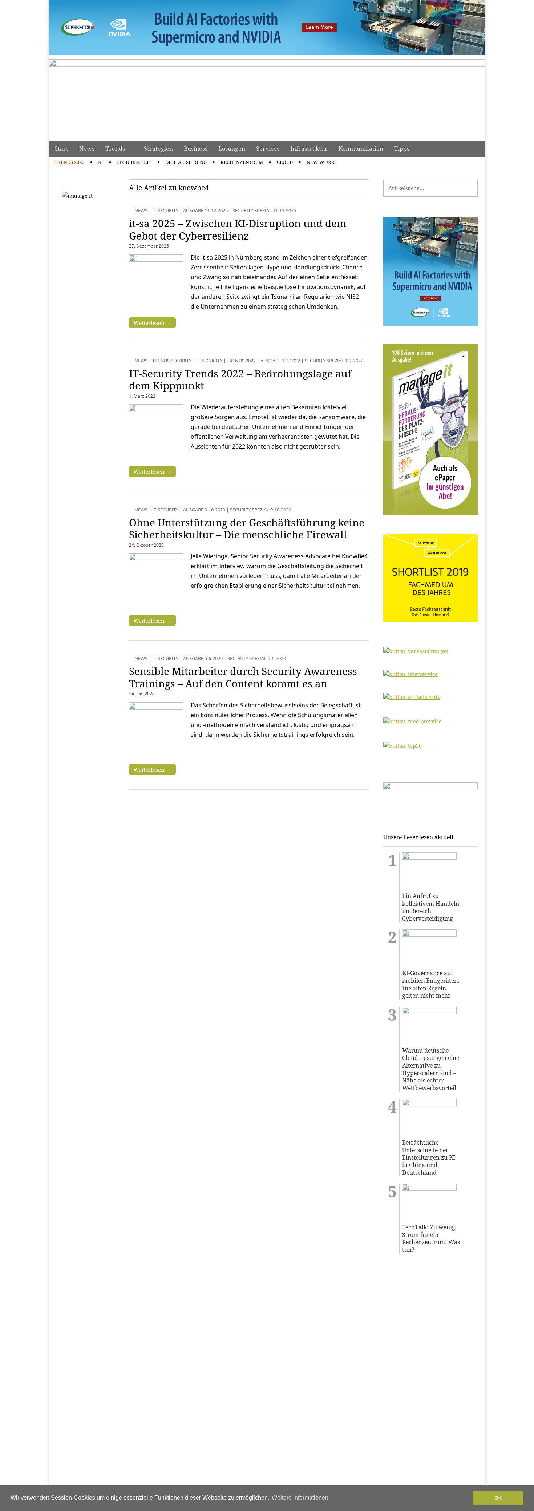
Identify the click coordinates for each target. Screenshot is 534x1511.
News (86, 149)
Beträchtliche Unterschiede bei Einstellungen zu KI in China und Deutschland (428, 1157)
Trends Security (171, 360)
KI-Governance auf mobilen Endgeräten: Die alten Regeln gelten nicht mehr (431, 984)
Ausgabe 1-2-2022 (280, 360)
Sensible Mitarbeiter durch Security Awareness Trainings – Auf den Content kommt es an (243, 677)
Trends (115, 149)
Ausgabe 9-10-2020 (204, 509)
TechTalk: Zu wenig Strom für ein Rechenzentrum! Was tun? (431, 1238)
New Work (321, 162)
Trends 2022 (241, 360)
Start (61, 149)
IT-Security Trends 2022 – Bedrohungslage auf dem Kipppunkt (240, 379)
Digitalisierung (186, 162)
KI (100, 162)
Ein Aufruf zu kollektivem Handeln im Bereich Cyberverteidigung (430, 907)
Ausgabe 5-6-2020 (203, 658)
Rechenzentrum (242, 162)
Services (267, 149)
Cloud (285, 162)
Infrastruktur (309, 149)
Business (195, 149)
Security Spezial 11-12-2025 (264, 210)
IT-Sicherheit (134, 162)
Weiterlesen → (152, 322)
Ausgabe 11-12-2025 (205, 210)
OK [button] (498, 1498)
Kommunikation (361, 149)
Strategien (158, 149)
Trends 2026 (69, 162)
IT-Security (165, 210)
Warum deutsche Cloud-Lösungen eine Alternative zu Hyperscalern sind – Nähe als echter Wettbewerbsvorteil (430, 1069)
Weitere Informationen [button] (300, 1498)
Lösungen (231, 149)
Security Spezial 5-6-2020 (256, 658)
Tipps (401, 149)
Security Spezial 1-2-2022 (334, 360)
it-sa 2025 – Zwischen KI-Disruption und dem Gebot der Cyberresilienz (237, 229)
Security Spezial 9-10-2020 (260, 509)
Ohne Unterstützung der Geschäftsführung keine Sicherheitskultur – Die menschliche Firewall (246, 528)
